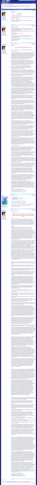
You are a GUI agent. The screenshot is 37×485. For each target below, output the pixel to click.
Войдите (7, 4)
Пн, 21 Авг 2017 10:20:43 (15, 195)
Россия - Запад (4, 481)
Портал (27, 0)
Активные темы (33, 3)
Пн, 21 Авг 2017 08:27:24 (15, 10)
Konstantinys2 (4, 10)
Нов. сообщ (20, 0)
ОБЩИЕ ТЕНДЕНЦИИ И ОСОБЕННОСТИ (12, 481)
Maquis (3, 195)
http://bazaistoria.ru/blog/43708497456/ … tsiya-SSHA (18, 475)
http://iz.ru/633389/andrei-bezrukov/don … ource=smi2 (18, 191)
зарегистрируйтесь (11, 4)
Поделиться (11, 10)
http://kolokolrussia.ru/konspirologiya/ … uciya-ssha (17, 474)
